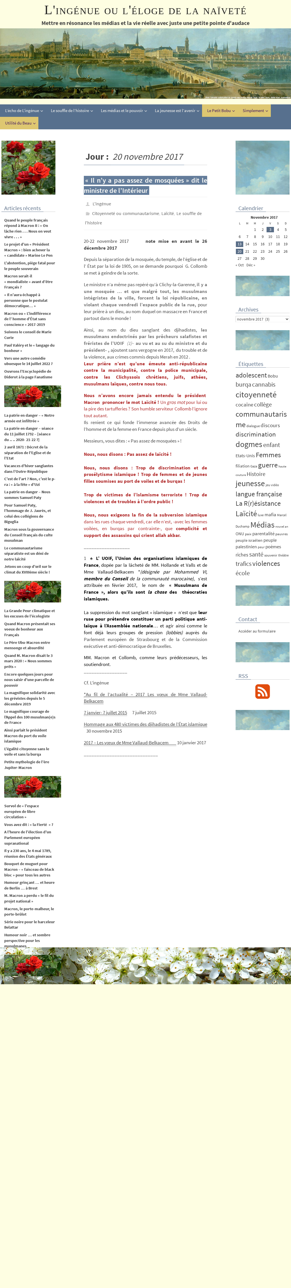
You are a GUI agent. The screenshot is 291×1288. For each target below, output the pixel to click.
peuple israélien (249, 540)
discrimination (256, 434)
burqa (243, 384)
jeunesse (250, 483)
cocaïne (244, 404)
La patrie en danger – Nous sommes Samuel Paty (27, 494)
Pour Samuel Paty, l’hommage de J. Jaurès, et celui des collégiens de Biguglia (27, 513)
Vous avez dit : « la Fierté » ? (28, 824)
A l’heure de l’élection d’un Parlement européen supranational (27, 837)
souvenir (270, 555)
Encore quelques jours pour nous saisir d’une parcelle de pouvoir (29, 680)
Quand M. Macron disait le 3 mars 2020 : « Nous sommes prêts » (28, 661)
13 (240, 243)
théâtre (283, 555)
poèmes (273, 547)
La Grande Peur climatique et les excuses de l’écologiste (29, 613)
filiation (243, 466)
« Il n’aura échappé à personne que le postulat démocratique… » (25, 300)
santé (256, 554)
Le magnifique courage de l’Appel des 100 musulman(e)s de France (29, 717)
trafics (243, 564)
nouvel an (281, 526)
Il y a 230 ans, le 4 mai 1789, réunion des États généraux (28, 853)
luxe (261, 515)
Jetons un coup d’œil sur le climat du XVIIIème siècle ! (27, 569)
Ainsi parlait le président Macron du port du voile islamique (25, 736)
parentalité (263, 533)
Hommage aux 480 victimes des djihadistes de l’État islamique (145, 719)
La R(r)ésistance (258, 503)
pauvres (281, 534)
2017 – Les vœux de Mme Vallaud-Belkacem (130, 738)
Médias (262, 524)
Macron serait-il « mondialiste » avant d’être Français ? (28, 281)
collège (263, 404)
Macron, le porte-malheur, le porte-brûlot (29, 911)
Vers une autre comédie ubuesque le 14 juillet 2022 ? (28, 361)
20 (240, 251)
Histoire (256, 474)
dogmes (249, 444)
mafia (270, 514)
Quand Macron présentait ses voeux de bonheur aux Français (29, 629)
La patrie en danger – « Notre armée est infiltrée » (29, 418)
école (243, 573)
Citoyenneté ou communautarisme (125, 211)
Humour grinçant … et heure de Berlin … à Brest (29, 885)
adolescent (251, 375)
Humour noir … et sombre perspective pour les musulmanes (27, 940)
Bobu (273, 376)
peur (261, 547)
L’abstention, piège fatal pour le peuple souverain (29, 265)
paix (248, 534)
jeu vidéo (272, 485)
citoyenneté (256, 394)
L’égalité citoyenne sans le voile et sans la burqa (26, 751)
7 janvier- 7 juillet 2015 (105, 708)
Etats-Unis (245, 455)
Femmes (268, 454)
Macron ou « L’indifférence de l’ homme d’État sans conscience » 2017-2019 (27, 319)
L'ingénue (102, 203)
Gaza (253, 466)
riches (242, 554)
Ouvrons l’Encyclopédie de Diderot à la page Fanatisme (28, 374)
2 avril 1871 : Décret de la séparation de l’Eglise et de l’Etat (27, 452)
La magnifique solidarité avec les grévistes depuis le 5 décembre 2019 (29, 698)
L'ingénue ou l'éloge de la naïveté (145, 10)
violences (266, 563)
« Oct (240, 264)
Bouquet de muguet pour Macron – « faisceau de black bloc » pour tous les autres (29, 869)
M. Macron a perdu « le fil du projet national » (29, 898)
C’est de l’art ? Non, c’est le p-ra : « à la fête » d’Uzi (29, 481)
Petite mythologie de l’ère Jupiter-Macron (26, 764)
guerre (268, 464)
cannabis (263, 384)
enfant (271, 445)
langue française (259, 494)
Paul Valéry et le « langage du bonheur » (29, 348)
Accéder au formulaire (257, 631)
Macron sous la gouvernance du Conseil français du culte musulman (29, 535)
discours (270, 425)
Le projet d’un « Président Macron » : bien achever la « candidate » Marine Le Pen (28, 250)
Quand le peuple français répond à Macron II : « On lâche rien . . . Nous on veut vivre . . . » (27, 228)
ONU (240, 533)
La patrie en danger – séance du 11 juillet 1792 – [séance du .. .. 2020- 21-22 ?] (28, 434)
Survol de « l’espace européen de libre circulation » (21, 811)
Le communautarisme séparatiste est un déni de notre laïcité (26, 553)
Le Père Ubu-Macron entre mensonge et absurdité (27, 645)
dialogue (253, 425)
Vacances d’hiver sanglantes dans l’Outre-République (28, 468)
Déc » (250, 264)
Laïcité (167, 211)
